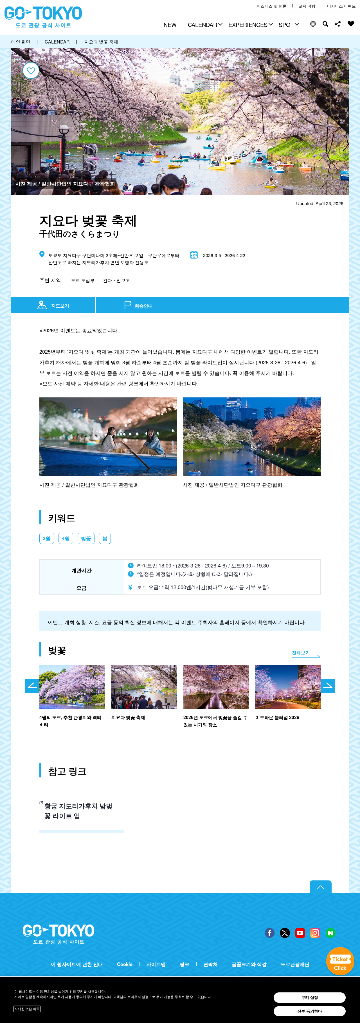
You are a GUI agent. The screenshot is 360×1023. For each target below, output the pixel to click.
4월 (66, 538)
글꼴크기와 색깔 (249, 964)
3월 (47, 538)
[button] (204, 25)
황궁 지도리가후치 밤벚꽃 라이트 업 (78, 810)
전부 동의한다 (309, 1011)
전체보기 (301, 652)
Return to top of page (321, 886)
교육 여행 (306, 6)
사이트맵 (156, 964)
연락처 (210, 964)
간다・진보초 (116, 280)
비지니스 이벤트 (341, 6)
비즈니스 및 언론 (272, 6)
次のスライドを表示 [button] (328, 686)
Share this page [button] (338, 24)
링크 (184, 964)
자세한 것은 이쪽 (27, 1009)
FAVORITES (351, 24)
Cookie (124, 964)
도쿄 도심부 (82, 280)
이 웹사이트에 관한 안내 (77, 964)
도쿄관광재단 (295, 964)
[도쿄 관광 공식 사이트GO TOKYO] (43, 17)
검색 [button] (325, 24)
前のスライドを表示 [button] (32, 686)
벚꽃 (86, 538)
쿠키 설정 (309, 997)
